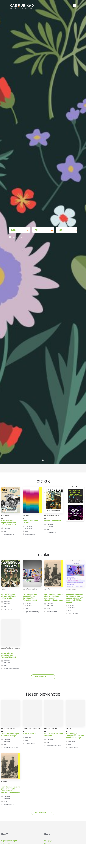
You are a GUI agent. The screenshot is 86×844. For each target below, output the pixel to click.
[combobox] (19, 230)
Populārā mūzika (9, 841)
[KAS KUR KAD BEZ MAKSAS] (75, 496)
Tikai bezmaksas (18, 237)
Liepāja (48, 841)
